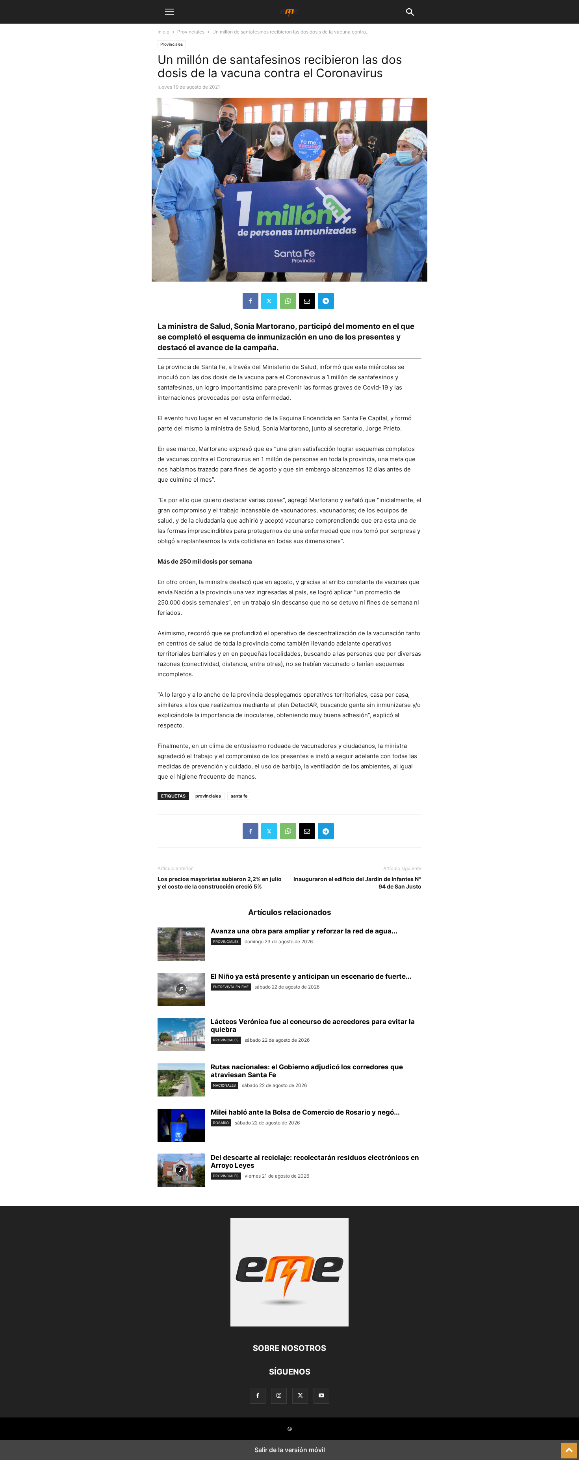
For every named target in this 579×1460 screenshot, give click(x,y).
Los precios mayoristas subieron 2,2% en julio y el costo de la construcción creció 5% (220, 883)
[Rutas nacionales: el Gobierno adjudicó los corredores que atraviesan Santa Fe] (181, 1080)
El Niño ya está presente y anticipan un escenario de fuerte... (311, 976)
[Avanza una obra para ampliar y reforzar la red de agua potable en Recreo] (181, 945)
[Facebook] (250, 301)
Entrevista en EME (231, 987)
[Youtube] (321, 1395)
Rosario (221, 1123)
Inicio (163, 32)
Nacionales (224, 1085)
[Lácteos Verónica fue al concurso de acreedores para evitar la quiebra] (181, 1035)
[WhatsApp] (288, 301)
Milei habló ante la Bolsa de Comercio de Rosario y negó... (305, 1112)
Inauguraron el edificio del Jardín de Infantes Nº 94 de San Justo (357, 883)
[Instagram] (279, 1395)
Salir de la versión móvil (289, 1450)
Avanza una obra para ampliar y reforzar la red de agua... (304, 931)
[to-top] (569, 1447)
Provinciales (190, 32)
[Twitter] (269, 301)
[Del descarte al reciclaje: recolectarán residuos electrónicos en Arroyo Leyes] (181, 1171)
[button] (169, 12)
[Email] (307, 301)
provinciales (208, 796)
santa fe (239, 796)
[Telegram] (326, 301)
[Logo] (289, 1324)
